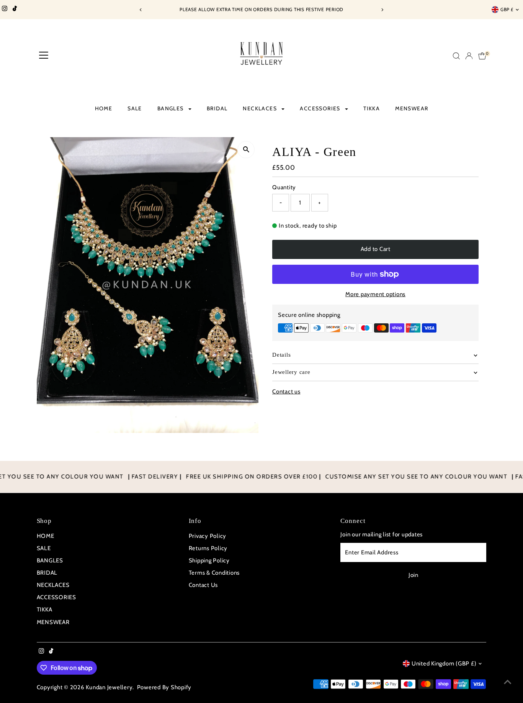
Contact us (286, 392)
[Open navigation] (44, 56)
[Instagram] (4, 9)
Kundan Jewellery (109, 687)
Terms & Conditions (214, 572)
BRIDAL (217, 108)
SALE (134, 108)
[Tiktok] (15, 9)
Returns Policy (208, 548)
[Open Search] (456, 55)
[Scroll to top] (507, 682)
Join (413, 575)
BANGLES (171, 108)
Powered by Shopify (164, 687)
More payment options (375, 294)
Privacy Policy (208, 536)
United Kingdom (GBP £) (444, 663)
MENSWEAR (411, 108)
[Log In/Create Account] (469, 55)
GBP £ (506, 9)
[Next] (382, 9)
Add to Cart (376, 249)
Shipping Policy (209, 560)
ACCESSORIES (321, 108)
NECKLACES (260, 108)
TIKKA (371, 108)
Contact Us (203, 585)
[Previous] (141, 9)
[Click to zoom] (246, 149)
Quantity (284, 187)
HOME (104, 108)
